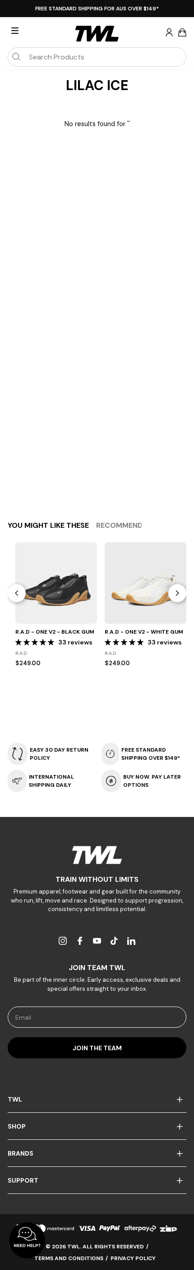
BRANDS (20, 1153)
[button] (35, 642)
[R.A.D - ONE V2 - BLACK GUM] (56, 583)
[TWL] (97, 855)
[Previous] (17, 593)
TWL (15, 1099)
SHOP (17, 1126)
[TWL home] (97, 34)
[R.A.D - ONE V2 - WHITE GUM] (145, 583)
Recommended (124, 525)
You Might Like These (48, 525)
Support (23, 1180)
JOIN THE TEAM (97, 1048)
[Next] (177, 593)
